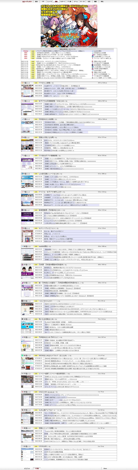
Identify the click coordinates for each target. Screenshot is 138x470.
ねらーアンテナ (27, 1)
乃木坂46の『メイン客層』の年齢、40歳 (56, 343)
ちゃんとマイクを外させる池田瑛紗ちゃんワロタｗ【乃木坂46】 (63, 220)
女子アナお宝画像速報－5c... (102, 74)
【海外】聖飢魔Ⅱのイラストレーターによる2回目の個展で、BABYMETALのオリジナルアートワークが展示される (78, 311)
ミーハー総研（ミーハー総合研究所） (52, 373)
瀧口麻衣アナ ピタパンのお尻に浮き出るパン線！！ (60, 91)
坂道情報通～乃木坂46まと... (102, 65)
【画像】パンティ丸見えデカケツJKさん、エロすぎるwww (53, 66)
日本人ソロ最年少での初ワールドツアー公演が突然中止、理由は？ (64, 454)
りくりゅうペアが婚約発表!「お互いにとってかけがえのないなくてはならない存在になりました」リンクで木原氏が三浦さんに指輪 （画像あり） (80, 253)
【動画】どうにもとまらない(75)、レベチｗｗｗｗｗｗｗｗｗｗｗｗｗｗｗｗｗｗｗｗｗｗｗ (71, 395)
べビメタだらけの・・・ (48, 301)
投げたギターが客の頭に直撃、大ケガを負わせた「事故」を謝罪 (63, 457)
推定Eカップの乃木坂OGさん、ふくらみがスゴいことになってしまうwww (66, 270)
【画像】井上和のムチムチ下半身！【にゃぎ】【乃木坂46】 (54, 54)
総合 (36, 1)
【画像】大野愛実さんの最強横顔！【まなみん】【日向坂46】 (62, 288)
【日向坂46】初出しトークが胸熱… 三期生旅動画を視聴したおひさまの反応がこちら (69, 122)
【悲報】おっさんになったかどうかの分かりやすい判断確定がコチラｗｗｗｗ (59, 77)
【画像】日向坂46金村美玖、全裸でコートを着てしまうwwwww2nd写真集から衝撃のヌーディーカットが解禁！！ (77, 423)
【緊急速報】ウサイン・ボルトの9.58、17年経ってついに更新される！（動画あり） (69, 249)
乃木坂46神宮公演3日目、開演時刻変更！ (56, 291)
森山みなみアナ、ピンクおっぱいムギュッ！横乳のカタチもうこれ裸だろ (66, 205)
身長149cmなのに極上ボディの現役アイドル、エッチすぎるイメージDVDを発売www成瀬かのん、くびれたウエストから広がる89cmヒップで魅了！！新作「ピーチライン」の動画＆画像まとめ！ (80, 416)
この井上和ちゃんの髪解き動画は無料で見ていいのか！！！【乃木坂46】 (66, 223)
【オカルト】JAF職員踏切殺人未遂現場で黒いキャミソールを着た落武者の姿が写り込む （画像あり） (74, 257)
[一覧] (52, 83)
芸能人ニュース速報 (46, 428)
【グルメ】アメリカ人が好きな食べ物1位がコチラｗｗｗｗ (61, 387)
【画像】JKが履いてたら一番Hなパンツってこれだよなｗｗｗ (62, 184)
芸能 (56, 1)
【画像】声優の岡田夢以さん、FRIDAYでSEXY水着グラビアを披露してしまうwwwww (69, 420)
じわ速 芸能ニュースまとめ (102, 56)
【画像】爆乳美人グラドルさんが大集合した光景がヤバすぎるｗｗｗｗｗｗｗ (67, 111)
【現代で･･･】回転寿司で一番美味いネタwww (57, 324)
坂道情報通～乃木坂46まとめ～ (50, 210)
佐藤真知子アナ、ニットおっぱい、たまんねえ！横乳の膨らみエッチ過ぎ (66, 200)
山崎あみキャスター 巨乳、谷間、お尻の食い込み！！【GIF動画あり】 (65, 88)
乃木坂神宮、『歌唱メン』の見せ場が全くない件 (58, 148)
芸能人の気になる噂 (100, 61)
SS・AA (82, 1)
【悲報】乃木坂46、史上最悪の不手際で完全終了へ (59, 340)
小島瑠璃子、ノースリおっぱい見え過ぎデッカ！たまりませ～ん (63, 197)
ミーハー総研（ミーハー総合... (103, 78)
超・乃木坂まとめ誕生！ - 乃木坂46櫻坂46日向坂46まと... (59, 283)
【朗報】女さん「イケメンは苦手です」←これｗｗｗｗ (60, 379)
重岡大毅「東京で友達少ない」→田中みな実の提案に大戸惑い (62, 439)
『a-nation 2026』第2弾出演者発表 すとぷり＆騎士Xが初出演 (62, 431)
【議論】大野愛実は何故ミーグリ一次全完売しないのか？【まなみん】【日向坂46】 (69, 296)
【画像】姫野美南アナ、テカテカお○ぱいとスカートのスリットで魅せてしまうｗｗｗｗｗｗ (71, 114)
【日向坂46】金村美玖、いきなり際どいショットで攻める (53, 52)
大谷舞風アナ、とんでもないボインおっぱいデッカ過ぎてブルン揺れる (65, 195)
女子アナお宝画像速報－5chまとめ (51, 101)
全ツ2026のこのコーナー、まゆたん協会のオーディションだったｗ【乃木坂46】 (68, 218)
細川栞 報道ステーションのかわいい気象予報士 (58, 239)
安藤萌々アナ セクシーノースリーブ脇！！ (57, 96)
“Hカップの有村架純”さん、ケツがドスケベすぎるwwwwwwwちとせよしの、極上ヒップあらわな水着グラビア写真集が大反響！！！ (80, 414)
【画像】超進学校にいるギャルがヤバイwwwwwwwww (60, 397)
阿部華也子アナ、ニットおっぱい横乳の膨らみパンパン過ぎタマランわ (65, 202)
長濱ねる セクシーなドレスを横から (55, 236)
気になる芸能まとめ (46, 319)
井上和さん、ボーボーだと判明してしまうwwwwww (59, 272)
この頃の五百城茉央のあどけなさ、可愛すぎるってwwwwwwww (63, 275)
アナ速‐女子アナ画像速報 (101, 63)
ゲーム (76, 1)
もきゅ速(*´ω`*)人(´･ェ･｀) (48, 410)
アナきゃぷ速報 (44, 83)
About (105, 468)
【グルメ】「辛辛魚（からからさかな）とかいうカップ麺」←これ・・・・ (66, 381)
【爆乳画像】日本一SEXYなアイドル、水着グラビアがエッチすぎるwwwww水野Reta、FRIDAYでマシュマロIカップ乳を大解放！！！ (80, 419)
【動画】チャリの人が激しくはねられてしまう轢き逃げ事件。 (54, 72)
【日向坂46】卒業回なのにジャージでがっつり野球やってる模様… (64, 132)
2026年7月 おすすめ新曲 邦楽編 (53, 452)
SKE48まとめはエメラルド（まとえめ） (53, 355)
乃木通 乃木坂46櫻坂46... (101, 68)
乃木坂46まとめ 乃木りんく (49, 337)
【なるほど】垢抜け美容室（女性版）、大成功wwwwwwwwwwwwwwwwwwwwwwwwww (69, 322)
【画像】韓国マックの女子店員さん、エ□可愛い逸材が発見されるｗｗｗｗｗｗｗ (68, 106)
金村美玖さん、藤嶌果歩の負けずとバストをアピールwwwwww (54, 68)
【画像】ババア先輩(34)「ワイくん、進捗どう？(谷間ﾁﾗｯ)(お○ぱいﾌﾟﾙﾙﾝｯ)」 (66, 182)
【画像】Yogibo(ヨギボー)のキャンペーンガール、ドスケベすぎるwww (57, 56)
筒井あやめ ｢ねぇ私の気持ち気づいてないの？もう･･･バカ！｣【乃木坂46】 (58, 65)
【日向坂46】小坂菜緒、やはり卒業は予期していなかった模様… (63, 130)
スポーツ (62, 1)
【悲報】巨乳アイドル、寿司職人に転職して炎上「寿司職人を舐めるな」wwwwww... (61, 75)
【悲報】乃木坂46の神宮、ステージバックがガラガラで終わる (62, 345)
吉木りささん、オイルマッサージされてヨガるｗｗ (51, 61)
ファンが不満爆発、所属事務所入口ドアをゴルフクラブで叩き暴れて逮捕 (66, 459)
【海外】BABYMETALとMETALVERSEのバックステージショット (63, 304)
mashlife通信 (97, 51)
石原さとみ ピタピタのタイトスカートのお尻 (58, 241)
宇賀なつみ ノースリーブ (52, 234)
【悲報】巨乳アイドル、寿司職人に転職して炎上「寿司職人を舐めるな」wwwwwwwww (70, 161)
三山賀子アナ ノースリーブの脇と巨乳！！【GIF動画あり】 (62, 86)
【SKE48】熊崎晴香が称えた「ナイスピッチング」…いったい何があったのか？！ (68, 361)
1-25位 (37, 468)
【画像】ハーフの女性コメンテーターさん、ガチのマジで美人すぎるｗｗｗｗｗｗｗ (69, 109)
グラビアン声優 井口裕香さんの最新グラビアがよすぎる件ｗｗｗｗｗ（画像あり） (60, 51)
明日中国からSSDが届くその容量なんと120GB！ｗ (59, 150)
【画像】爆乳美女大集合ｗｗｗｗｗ (54, 329)
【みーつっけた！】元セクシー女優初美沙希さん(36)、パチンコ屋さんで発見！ (67, 332)
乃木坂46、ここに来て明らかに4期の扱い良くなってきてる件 (62, 348)
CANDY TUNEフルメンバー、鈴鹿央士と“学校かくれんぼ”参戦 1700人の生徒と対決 (69, 441)
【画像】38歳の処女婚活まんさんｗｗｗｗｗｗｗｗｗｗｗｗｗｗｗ (64, 168)
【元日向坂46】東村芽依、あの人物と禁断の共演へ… (60, 125)
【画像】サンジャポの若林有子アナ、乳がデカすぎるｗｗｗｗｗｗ (56, 63)
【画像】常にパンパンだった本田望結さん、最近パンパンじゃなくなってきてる (68, 402)
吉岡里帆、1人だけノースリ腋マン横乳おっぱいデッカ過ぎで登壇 (55, 58)
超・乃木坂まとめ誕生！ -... (102, 54)
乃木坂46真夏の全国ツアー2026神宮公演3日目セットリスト (61, 286)
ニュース (49, 1)
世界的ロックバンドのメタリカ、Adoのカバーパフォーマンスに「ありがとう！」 (68, 449)
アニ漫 (69, 1)
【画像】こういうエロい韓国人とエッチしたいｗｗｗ (60, 179)
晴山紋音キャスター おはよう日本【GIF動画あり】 (59, 93)
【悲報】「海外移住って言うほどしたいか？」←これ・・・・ (62, 384)
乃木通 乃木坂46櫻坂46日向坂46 (51, 264)
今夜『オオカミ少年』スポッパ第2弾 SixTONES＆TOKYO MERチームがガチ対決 (68, 436)
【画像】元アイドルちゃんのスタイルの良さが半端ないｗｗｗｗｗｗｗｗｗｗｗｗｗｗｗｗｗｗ (72, 405)
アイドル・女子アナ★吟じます (50, 192)
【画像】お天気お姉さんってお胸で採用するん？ (58, 163)
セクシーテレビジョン (47, 228)
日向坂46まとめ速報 (100, 53)
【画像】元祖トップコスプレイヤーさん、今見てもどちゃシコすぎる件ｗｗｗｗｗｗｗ (61, 74)
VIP (43, 1)
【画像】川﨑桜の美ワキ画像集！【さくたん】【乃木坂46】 (62, 293)
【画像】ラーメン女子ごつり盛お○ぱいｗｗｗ (57, 187)
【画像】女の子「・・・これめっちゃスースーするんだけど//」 (63, 400)
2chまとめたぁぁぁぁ (46, 392)
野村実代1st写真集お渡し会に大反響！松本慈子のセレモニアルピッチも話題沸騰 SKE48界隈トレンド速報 (75, 366)
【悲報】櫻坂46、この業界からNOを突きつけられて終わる (61, 350)
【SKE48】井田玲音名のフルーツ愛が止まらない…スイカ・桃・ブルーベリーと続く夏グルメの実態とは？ (75, 358)
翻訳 (95, 1)
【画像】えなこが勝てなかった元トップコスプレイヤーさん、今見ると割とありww (68, 259)
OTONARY (43, 446)
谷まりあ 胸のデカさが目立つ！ (54, 231)
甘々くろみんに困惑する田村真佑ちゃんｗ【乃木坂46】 (60, 215)
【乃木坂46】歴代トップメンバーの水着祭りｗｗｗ (59, 145)
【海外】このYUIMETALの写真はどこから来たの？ (59, 306)
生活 (89, 1)
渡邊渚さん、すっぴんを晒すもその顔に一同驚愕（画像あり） (62, 254)
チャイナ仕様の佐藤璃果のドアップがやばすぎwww (59, 278)
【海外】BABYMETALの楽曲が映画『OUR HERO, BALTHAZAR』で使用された (67, 314)
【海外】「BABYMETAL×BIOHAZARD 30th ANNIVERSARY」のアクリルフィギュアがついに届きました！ (75, 309)
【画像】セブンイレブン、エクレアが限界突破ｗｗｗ (60, 166)
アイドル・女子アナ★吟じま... (103, 58)
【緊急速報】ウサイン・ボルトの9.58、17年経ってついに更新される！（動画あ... (60, 70)
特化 (102, 1)
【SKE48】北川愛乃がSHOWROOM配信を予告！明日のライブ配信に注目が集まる (68, 363)
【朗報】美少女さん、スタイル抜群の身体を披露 (58, 327)
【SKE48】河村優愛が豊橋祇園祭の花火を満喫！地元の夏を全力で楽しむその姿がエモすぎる (71, 368)
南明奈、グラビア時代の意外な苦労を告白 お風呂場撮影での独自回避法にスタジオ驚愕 (70, 434)
